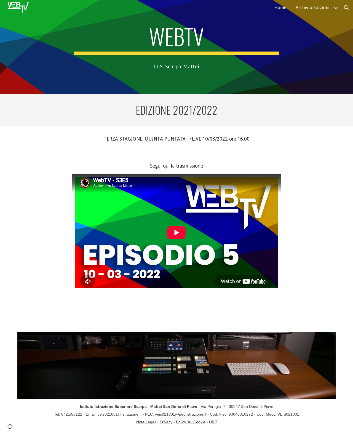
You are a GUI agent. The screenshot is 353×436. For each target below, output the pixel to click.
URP (213, 422)
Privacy (166, 422)
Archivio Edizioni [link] (313, 7)
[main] (176, 39)
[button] (346, 7)
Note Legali (146, 422)
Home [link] (280, 7)
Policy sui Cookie (190, 422)
